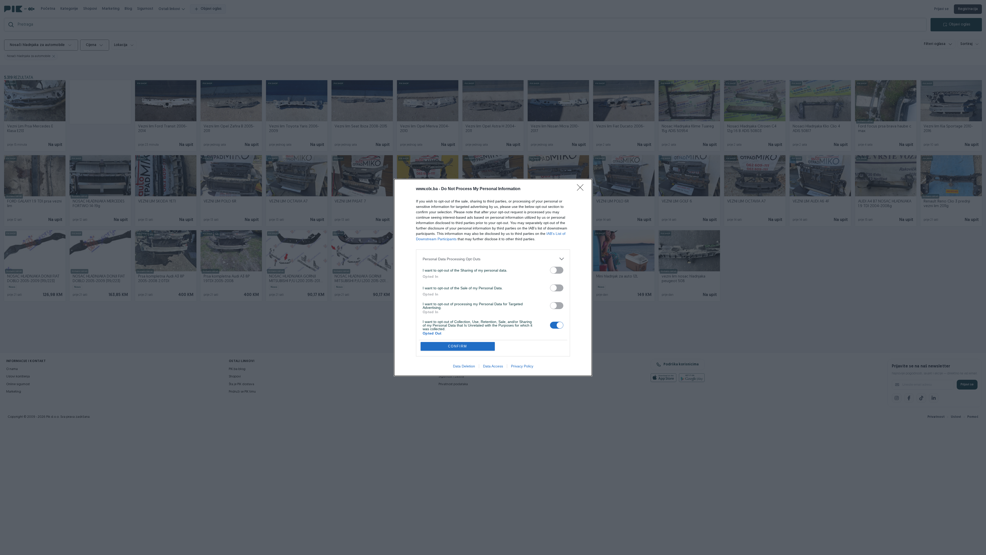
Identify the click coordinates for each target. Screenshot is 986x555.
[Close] (582, 189)
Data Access (493, 366)
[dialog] (493, 277)
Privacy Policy (522, 366)
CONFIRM (457, 346)
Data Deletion (464, 366)
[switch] (556, 270)
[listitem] (493, 259)
